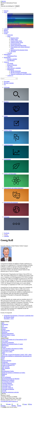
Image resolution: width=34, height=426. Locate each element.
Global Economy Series (17, 42)
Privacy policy (13, 407)
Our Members (11, 60)
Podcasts (6, 32)
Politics (9, 16)
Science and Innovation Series (18, 45)
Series (5, 12)
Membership (7, 57)
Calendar (6, 29)
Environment (10, 21)
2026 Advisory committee (14, 68)
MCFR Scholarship (16, 71)
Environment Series (16, 44)
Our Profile (10, 63)
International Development (14, 26)
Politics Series (14, 39)
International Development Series (19, 50)
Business (9, 15)
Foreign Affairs (11, 18)
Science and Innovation (13, 23)
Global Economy (11, 20)
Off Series (10, 27)
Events (6, 33)
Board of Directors (12, 65)
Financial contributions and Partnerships (21, 74)
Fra (5, 84)
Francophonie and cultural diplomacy (17, 24)
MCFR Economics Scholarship (19, 72)
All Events (10, 13)
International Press (12, 56)
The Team (10, 66)
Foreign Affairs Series (16, 41)
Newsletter (7, 81)
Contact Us (10, 75)
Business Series (15, 38)
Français (6, 10)
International (7, 54)
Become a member (12, 59)
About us (6, 62)
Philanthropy (10, 69)
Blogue (6, 30)
